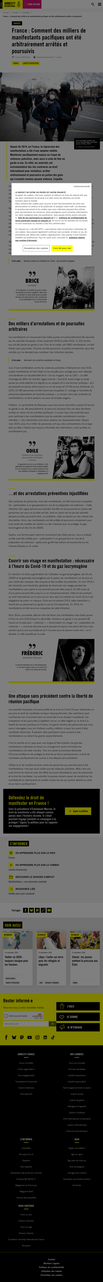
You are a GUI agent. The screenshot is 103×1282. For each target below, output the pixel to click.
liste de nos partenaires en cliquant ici (35, 217)
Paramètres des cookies (36, 248)
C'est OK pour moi (62, 248)
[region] (51, 219)
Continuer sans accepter (82, 186)
